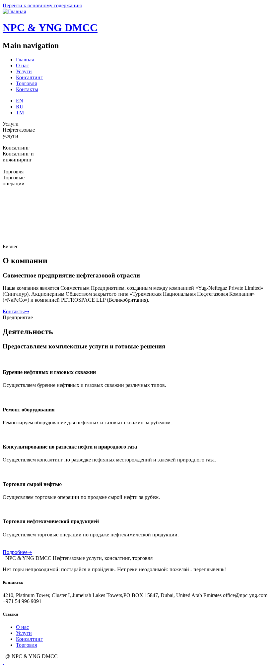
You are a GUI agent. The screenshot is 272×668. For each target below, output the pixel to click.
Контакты (27, 89)
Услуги (24, 71)
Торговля (26, 83)
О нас (22, 65)
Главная (25, 59)
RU (20, 106)
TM (20, 112)
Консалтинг (29, 77)
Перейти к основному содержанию (42, 5)
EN (19, 100)
